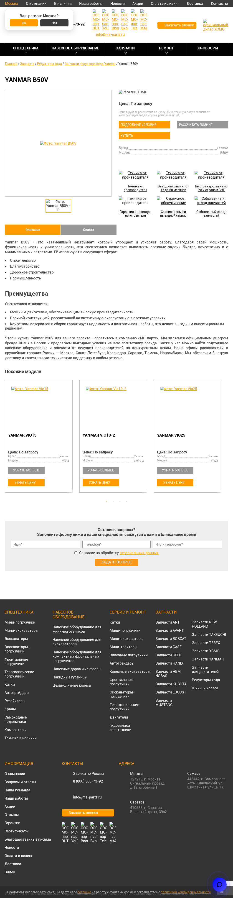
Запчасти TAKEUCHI (209, 634)
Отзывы (12, 815)
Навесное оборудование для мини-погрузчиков (77, 629)
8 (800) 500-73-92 (88, 781)
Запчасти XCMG (205, 651)
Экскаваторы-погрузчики (17, 649)
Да (24, 23)
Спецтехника (25, 48)
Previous (7, 439)
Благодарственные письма (28, 839)
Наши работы (91, 3)
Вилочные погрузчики (129, 655)
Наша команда (17, 790)
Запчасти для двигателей (205, 669)
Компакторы (16, 730)
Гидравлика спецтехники (120, 727)
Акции (137, 3)
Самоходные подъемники (16, 719)
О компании (36, 3)
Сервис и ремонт (128, 612)
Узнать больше (26, 470)
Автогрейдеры (17, 693)
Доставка (195, 3)
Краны (10, 709)
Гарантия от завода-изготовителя (135, 213)
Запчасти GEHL (168, 655)
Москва (11, 3)
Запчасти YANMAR (208, 659)
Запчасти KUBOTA (171, 684)
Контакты (219, 3)
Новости (117, 3)
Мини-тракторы (123, 647)
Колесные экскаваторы (130, 671)
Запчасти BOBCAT (170, 639)
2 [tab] (113, 501)
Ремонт (166, 48)
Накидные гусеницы (70, 677)
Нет (54, 23)
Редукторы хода (206, 680)
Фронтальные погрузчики (16, 661)
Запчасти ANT (167, 622)
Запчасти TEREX (206, 643)
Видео (10, 872)
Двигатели (119, 717)
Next (225, 439)
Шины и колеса (205, 688)
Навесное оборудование (75, 48)
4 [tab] (126, 501)
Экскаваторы (16, 639)
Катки (10, 684)
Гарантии (12, 823)
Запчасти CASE (168, 647)
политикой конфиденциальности (186, 892)
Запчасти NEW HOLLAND (204, 624)
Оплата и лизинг (165, 3)
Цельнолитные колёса (72, 685)
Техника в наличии (21, 738)
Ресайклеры (15, 701)
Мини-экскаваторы (21, 630)
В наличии (63, 3)
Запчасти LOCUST (170, 692)
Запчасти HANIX (169, 663)
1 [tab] (106, 501)
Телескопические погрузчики (19, 674)
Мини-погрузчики (20, 622)
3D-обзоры (207, 48)
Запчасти (125, 48)
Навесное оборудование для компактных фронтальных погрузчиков (77, 656)
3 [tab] (120, 501)
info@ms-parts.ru (87, 797)
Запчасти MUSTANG (164, 702)
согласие (84, 892)
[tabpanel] (42, 437)
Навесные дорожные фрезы (77, 669)
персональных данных (139, 553)
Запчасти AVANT (169, 630)
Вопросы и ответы (20, 782)
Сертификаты (17, 831)
